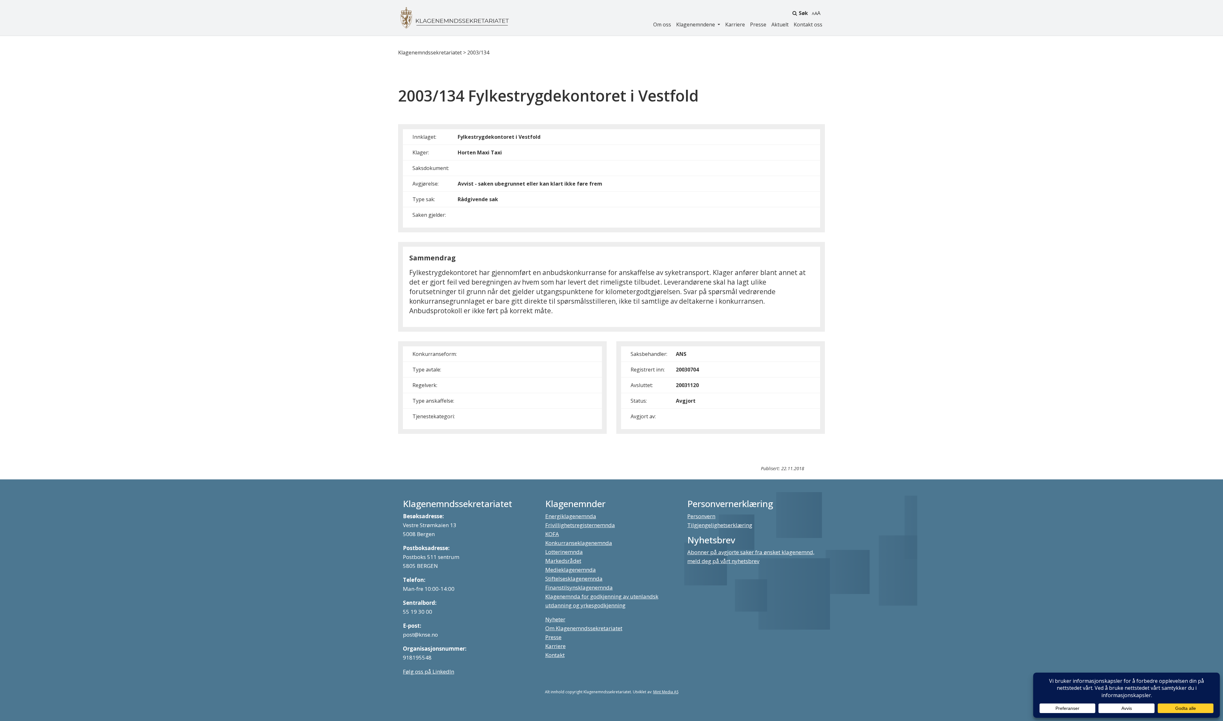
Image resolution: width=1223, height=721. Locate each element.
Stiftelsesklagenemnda (574, 578)
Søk (803, 13)
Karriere (735, 24)
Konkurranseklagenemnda (578, 543)
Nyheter (555, 619)
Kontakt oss (808, 24)
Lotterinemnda (564, 551)
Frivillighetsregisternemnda (580, 525)
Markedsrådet (563, 560)
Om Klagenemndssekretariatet (583, 628)
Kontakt (555, 655)
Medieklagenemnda (570, 569)
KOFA (552, 534)
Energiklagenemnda (570, 516)
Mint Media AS (665, 692)
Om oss (662, 24)
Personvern (701, 516)
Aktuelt (780, 24)
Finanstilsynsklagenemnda (579, 587)
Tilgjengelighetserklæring (719, 525)
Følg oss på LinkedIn (428, 671)
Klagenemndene (696, 24)
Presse (758, 24)
